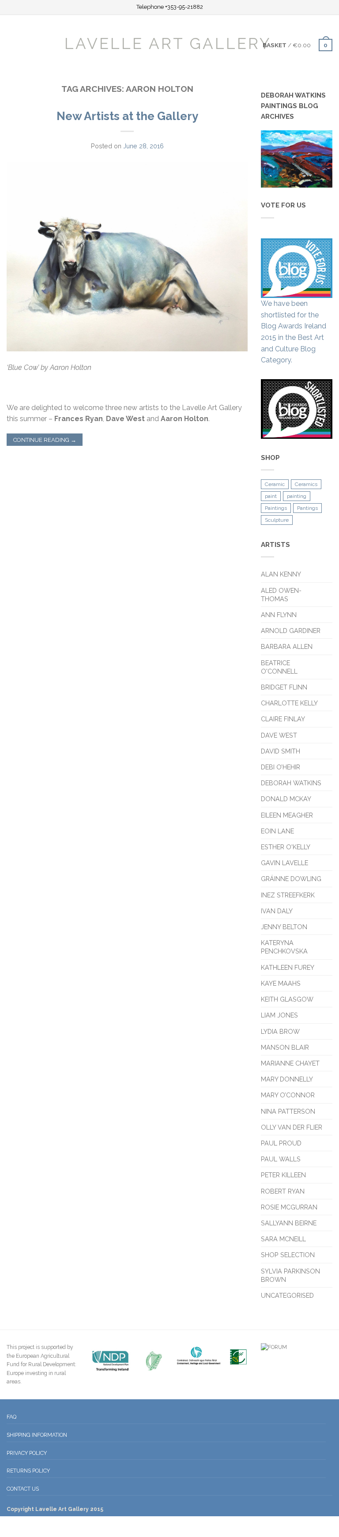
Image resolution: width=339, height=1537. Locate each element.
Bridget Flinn (284, 687)
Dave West (279, 735)
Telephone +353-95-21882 (169, 7)
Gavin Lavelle (284, 862)
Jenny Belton (284, 926)
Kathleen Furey (287, 967)
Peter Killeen (283, 1175)
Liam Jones (279, 1015)
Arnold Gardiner (290, 630)
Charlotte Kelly (289, 703)
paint (271, 496)
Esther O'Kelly (285, 847)
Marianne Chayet (290, 1063)
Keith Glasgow (287, 999)
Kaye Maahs (281, 983)
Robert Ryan (283, 1191)
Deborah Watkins (291, 783)
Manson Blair (285, 1047)
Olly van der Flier (292, 1127)
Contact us (23, 1488)
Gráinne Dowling (291, 878)
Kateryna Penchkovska (284, 947)
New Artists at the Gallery (127, 116)
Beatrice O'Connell (279, 667)
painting (296, 496)
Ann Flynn (279, 614)
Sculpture (277, 520)
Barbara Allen (287, 646)
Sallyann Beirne (288, 1223)
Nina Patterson (288, 1111)
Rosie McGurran (289, 1207)
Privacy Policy (27, 1453)
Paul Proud (281, 1143)
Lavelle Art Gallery (167, 42)
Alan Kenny (281, 574)
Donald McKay (286, 798)
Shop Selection (288, 1254)
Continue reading (44, 440)
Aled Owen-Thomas (281, 595)
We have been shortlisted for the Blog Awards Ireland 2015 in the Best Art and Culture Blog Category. (293, 331)
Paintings (276, 508)
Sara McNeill (283, 1239)
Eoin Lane (277, 831)
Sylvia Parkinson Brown (290, 1275)
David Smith (280, 751)
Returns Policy (28, 1470)
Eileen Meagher (287, 815)
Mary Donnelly (287, 1079)
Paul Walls (281, 1159)
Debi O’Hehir (280, 767)
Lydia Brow (280, 1031)
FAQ (11, 1416)
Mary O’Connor (288, 1095)
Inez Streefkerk (288, 895)
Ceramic (275, 484)
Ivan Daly (277, 911)
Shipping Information (37, 1435)
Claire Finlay (283, 719)
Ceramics (306, 484)
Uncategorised (287, 1295)
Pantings (307, 508)
